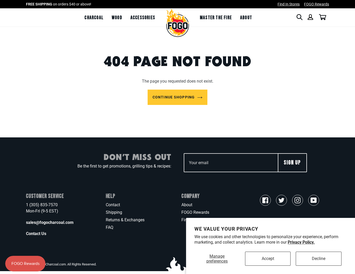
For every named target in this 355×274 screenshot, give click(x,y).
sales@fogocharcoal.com (50, 222)
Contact (113, 204)
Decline (318, 258)
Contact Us (36, 233)
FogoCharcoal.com (52, 264)
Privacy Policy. (301, 242)
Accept (268, 258)
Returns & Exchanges (125, 219)
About (186, 204)
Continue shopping (174, 97)
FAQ (109, 227)
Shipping (114, 212)
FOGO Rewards (195, 212)
